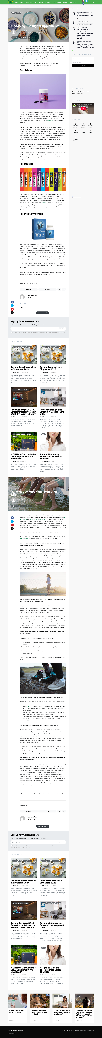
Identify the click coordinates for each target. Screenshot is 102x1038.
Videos (65, 2)
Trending (18, 12)
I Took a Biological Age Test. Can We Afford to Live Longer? (62, 1012)
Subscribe (61, 328)
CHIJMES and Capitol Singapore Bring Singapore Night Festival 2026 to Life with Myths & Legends (85, 46)
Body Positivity (19, 2)
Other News (83, 1030)
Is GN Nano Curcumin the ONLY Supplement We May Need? (23, 456)
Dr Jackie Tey (33, 519)
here (82, 93)
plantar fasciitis (24, 538)
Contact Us (18, 6)
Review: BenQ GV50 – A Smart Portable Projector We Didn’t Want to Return (23, 411)
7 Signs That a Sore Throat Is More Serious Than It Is (51, 456)
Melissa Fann (20, 30)
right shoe (30, 706)
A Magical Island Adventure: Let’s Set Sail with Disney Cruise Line (85, 23)
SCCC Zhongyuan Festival (83, 29)
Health (36, 2)
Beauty (41, 2)
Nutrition (23, 434)
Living (53, 389)
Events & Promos (56, 2)
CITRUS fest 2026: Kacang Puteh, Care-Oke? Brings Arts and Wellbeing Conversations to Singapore (85, 36)
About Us (69, 1030)
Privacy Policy (90, 1030)
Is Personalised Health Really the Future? (17, 1011)
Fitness (27, 2)
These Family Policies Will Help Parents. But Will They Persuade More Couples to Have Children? (84, 1014)
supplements (23, 307)
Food (31, 2)
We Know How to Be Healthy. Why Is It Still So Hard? (39, 1012)
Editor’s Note (72, 2)
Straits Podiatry (43, 519)
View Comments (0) (43, 312)
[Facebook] (83, 3)
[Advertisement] (83, 169)
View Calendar (75, 51)
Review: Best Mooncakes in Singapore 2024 (23, 368)
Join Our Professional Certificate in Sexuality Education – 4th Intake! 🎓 (85, 16)
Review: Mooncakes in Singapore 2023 (51, 368)
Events (64, 1030)
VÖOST (44, 202)
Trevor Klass (45, 461)
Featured (15, 347)
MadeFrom (50, 120)
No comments (37, 32)
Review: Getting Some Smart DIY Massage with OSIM (52, 411)
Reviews (24, 347)
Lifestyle (47, 2)
